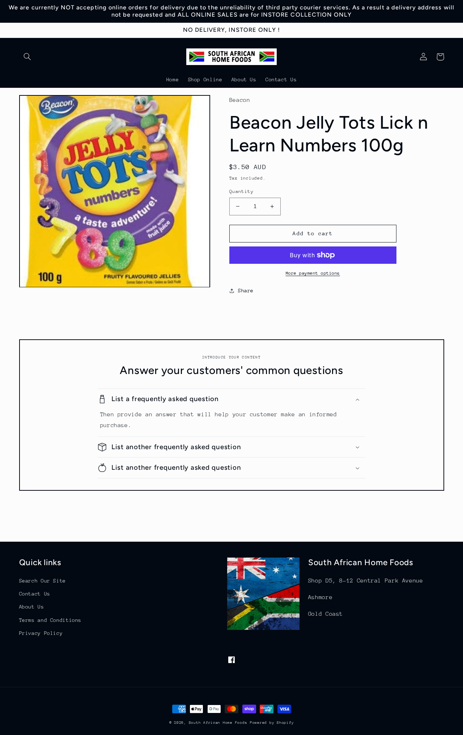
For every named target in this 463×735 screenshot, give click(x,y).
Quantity (241, 191)
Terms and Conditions (50, 620)
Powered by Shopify (272, 723)
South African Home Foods (218, 723)
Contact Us (34, 594)
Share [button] (246, 290)
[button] (27, 56)
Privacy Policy (41, 633)
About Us (31, 607)
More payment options (313, 273)
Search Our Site (42, 581)
